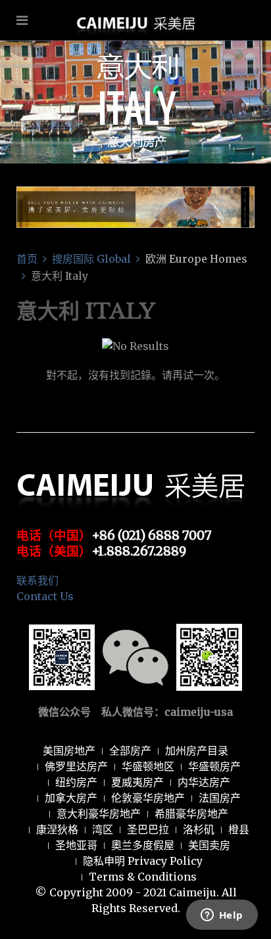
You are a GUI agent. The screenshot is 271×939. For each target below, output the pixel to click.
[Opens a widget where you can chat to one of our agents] (221, 916)
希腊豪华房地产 (191, 813)
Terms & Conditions (143, 876)
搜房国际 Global (91, 258)
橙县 (238, 829)
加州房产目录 (196, 750)
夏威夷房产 (137, 782)
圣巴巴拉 (148, 829)
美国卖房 (209, 845)
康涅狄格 (57, 829)
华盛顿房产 (214, 766)
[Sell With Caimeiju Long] (135, 206)
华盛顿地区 (148, 766)
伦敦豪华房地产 (148, 797)
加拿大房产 (71, 797)
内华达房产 (204, 782)
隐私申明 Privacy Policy (143, 860)
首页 (26, 258)
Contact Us (45, 596)
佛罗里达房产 (76, 766)
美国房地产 (69, 750)
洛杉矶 (198, 829)
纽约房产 (76, 782)
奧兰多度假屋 (142, 845)
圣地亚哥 (76, 845)
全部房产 (130, 750)
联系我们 (37, 580)
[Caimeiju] (135, 61)
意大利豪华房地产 (99, 813)
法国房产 (220, 797)
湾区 (102, 829)
